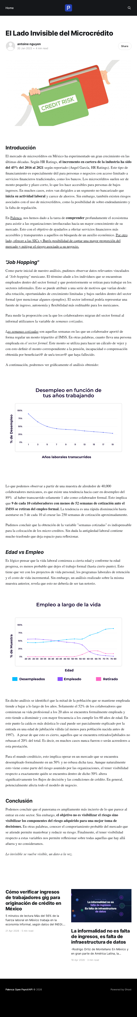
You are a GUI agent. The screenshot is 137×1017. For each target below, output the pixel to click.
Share (124, 46)
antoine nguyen (29, 44)
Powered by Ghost (121, 989)
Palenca (16, 217)
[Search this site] (129, 8)
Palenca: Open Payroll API (19, 989)
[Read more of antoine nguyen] (11, 46)
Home (10, 8)
